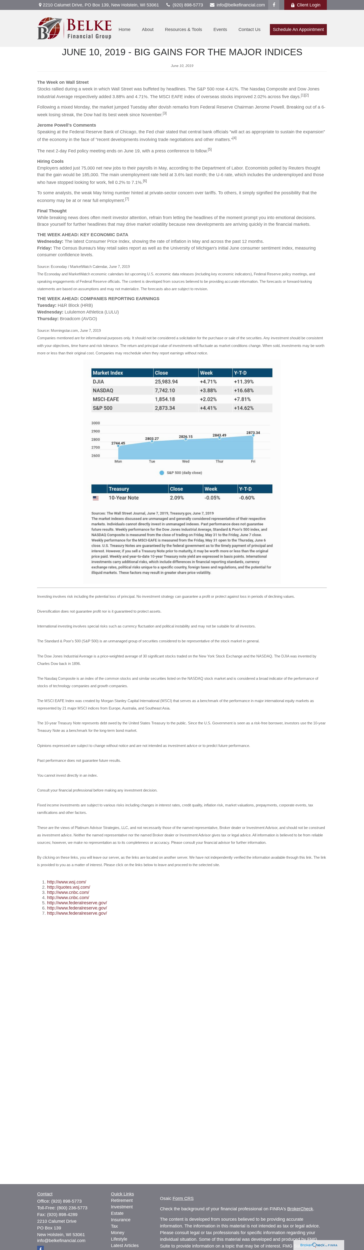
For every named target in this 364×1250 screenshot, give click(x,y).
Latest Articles (125, 1245)
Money (117, 1232)
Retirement (122, 1200)
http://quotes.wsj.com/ (68, 887)
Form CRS (183, 1198)
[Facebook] (273, 5)
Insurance (120, 1219)
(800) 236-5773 (72, 1207)
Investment (122, 1206)
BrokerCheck (300, 1208)
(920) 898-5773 (188, 4)
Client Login (308, 4)
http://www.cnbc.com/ (68, 892)
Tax (114, 1226)
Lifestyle (119, 1239)
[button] (124, 29)
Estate (117, 1213)
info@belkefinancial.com (241, 4)
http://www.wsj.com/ (66, 882)
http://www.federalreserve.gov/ (77, 902)
